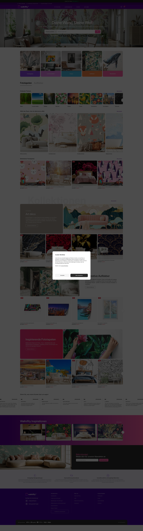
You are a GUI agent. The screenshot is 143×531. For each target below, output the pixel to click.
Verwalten (62, 275)
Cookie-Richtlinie (64, 265)
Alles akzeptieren (79, 275)
